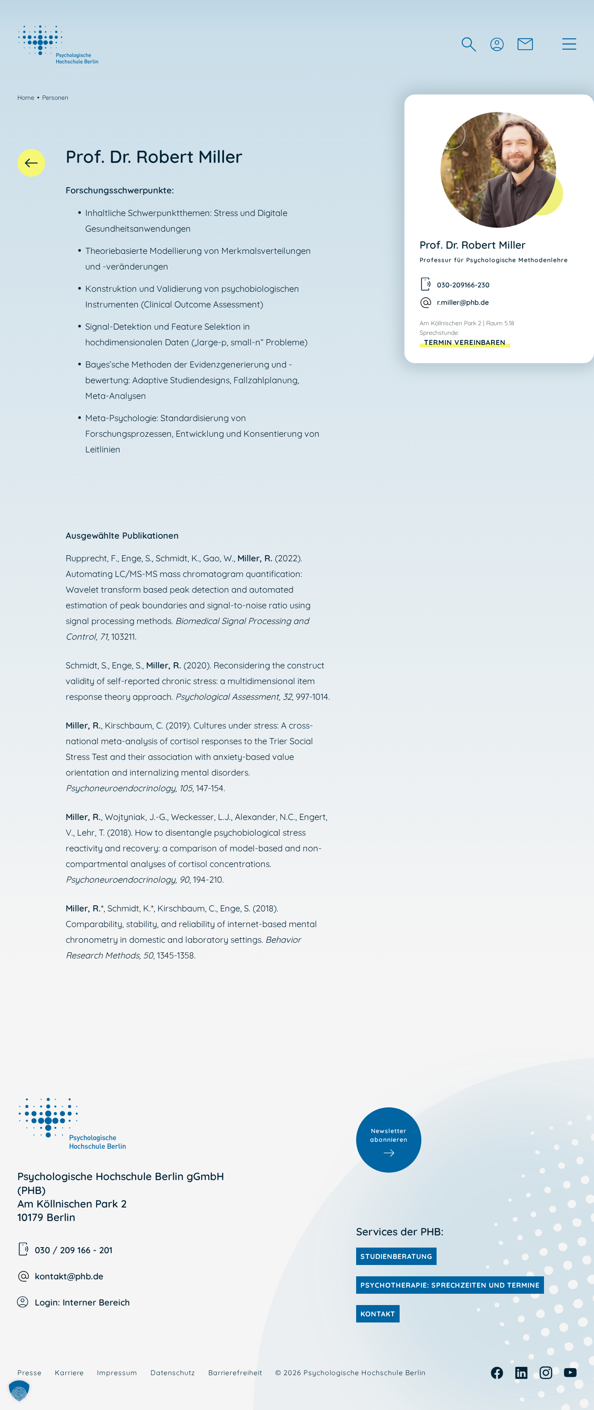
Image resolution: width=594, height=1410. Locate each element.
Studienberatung (396, 1256)
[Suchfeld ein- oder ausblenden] (468, 44)
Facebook (497, 1372)
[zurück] (31, 163)
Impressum (117, 1372)
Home (25, 97)
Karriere (69, 1372)
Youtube (570, 1372)
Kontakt (377, 1313)
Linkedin (521, 1372)
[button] (19, 1391)
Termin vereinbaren (465, 342)
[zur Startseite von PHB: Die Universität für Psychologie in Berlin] (59, 44)
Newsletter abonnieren (388, 1135)
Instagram (546, 1372)
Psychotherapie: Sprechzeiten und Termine (449, 1285)
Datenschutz (172, 1372)
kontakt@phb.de (69, 1276)
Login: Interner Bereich (82, 1302)
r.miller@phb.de (463, 302)
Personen (55, 97)
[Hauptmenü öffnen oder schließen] (569, 44)
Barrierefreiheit (235, 1372)
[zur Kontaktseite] (525, 44)
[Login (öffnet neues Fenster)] (496, 44)
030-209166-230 (463, 284)
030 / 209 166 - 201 (74, 1250)
